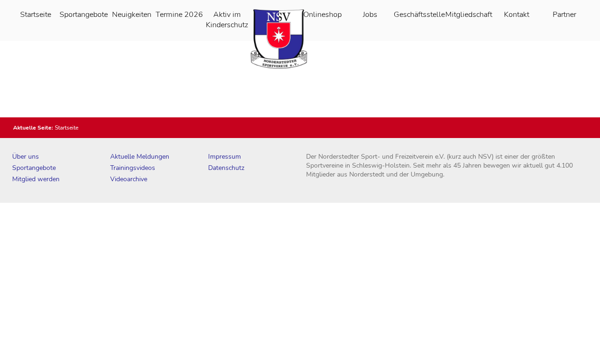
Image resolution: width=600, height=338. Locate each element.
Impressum (224, 156)
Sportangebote (84, 14)
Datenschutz (226, 167)
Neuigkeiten (131, 14)
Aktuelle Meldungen (139, 156)
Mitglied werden (36, 179)
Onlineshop (322, 14)
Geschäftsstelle (419, 14)
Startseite (35, 14)
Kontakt (516, 14)
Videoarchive (128, 179)
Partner (564, 14)
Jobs (370, 14)
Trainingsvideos (132, 167)
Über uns (25, 156)
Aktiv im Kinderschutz (227, 19)
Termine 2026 (179, 14)
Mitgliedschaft (468, 14)
